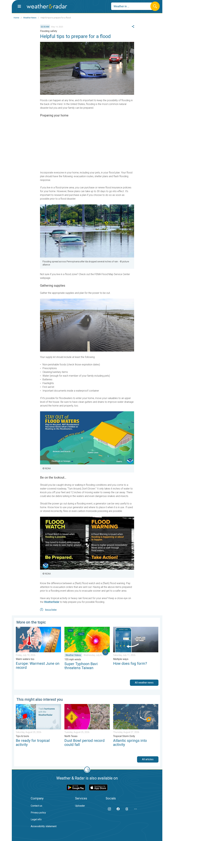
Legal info (36, 819)
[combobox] (133, 6)
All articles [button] (147, 759)
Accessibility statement (43, 826)
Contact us (36, 805)
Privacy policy (38, 812)
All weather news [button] (144, 682)
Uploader (80, 805)
